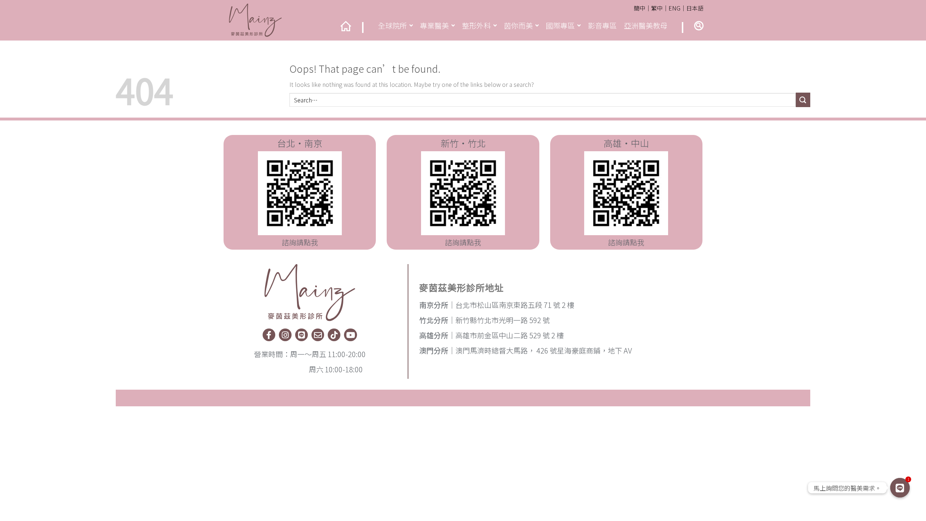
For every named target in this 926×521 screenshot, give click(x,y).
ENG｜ (677, 8)
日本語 (695, 8)
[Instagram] (285, 335)
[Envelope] (317, 335)
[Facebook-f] (269, 335)
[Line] (301, 335)
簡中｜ (642, 8)
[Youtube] (350, 335)
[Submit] (803, 100)
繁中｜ (659, 8)
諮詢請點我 (300, 242)
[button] (699, 25)
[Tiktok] (334, 335)
